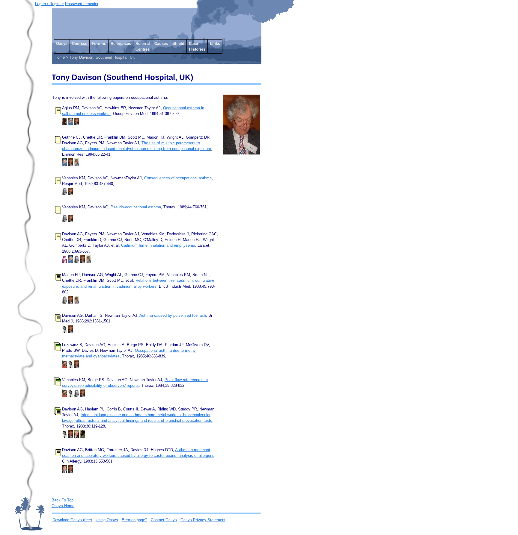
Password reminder (81, 3)
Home (60, 57)
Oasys (61, 43)
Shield (178, 43)
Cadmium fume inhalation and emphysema (158, 245)
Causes (161, 43)
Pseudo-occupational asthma (136, 207)
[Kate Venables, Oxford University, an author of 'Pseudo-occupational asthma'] (64, 221)
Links (215, 43)
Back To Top (62, 500)
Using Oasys (107, 520)
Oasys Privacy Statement (202, 520)
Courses (79, 43)
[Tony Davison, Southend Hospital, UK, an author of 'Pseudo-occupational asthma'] (70, 221)
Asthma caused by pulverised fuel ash (172, 315)
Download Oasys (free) (72, 520)
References (121, 43)
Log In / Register (49, 3)
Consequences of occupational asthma (178, 178)
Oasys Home (63, 506)
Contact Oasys (164, 520)
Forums (99, 43)
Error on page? (134, 520)
